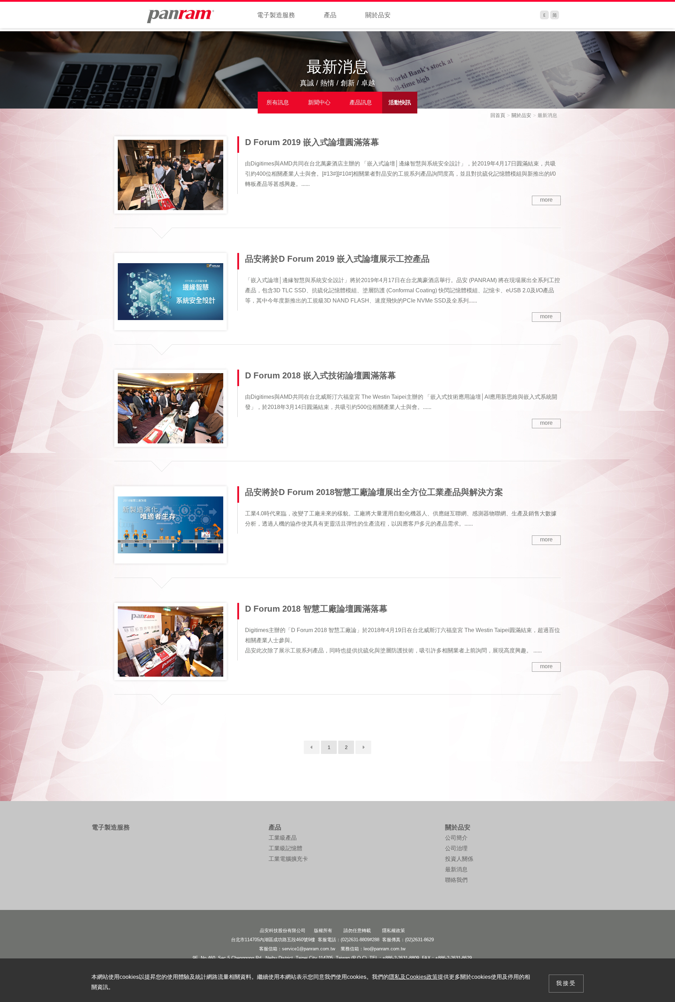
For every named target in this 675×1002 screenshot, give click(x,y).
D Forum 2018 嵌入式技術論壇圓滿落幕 (320, 375)
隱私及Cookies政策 (413, 977)
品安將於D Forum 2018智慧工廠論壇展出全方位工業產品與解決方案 (374, 492)
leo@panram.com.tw (384, 948)
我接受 (566, 983)
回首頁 (497, 115)
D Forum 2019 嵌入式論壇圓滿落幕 (312, 142)
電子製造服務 (276, 15)
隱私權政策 (393, 930)
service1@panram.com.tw (308, 948)
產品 (330, 15)
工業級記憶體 (285, 848)
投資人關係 (459, 859)
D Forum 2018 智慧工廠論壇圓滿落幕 (316, 608)
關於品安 (378, 15)
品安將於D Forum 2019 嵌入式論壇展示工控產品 (337, 258)
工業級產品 (283, 838)
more (546, 200)
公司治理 (456, 848)
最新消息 (456, 869)
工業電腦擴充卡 (288, 859)
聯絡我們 (456, 880)
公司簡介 (456, 838)
